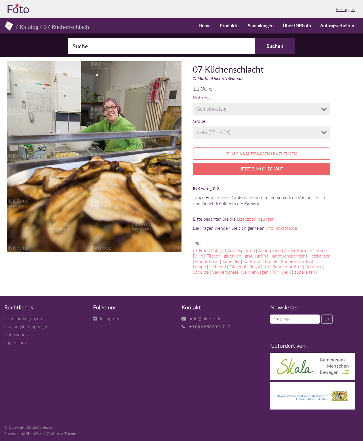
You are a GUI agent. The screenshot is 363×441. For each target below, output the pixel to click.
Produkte (229, 25)
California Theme (61, 433)
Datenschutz (16, 334)
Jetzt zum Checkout (261, 168)
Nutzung (201, 97)
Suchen (275, 46)
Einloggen (345, 9)
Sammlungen (261, 25)
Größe (199, 121)
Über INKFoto (297, 25)
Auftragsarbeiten (337, 25)
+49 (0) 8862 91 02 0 (209, 326)
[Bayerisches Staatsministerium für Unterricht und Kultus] (312, 407)
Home (205, 25)
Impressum (15, 342)
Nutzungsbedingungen (26, 326)
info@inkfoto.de (281, 228)
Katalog (29, 26)
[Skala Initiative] (312, 378)
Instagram (109, 318)
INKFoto (44, 427)
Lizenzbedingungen (256, 218)
